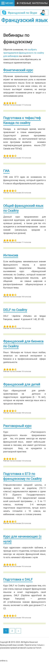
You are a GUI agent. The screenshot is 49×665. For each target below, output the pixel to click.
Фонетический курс (18, 70)
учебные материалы (33, 3)
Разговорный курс (17, 426)
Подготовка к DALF (18, 579)
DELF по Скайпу (15, 310)
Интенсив (10, 255)
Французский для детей (21, 384)
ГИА (6, 171)
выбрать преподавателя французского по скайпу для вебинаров (23, 52)
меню (9, 3)
